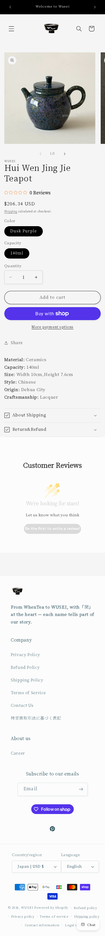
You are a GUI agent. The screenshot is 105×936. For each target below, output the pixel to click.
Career (18, 753)
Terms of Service (28, 693)
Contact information (42, 925)
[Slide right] (65, 154)
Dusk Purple (23, 231)
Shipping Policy (27, 680)
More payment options (53, 327)
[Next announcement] (95, 7)
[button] (11, 28)
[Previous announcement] (10, 7)
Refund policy (85, 908)
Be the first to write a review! (52, 528)
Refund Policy (25, 667)
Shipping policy (86, 916)
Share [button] (17, 343)
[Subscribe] (81, 789)
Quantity (12, 266)
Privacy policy (22, 916)
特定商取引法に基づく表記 (36, 718)
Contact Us (22, 705)
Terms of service (54, 916)
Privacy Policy (25, 655)
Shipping (10, 211)
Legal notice (75, 925)
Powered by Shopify (51, 908)
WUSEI (27, 908)
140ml (16, 253)
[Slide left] (40, 154)
